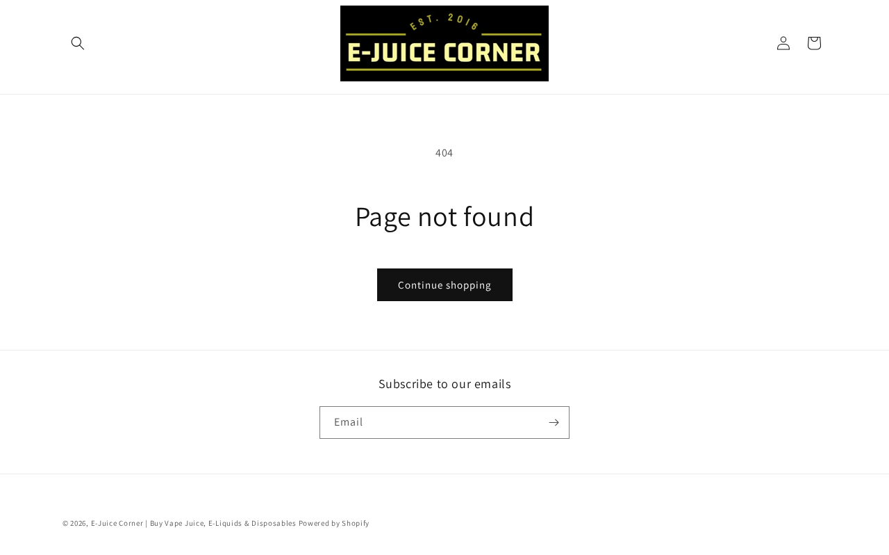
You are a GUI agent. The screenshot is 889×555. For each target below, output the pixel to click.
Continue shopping (445, 284)
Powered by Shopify (334, 523)
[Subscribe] (553, 422)
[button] (78, 43)
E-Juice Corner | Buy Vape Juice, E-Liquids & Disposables (194, 523)
